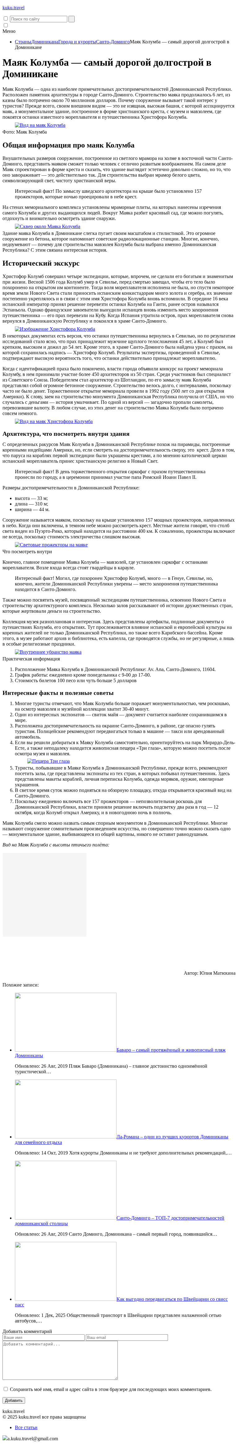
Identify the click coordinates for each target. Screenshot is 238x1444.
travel (13, 7)
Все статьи (26, 1427)
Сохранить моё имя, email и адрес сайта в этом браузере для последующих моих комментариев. (111, 1389)
